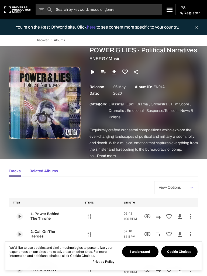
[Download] (114, 72)
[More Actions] (190, 216)
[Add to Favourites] (125, 72)
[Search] (169, 9)
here (91, 27)
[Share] (136, 72)
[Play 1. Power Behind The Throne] (19, 216)
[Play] (92, 72)
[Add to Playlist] (103, 72)
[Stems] (89, 216)
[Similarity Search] (147, 216)
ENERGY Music (104, 58)
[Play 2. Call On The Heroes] (19, 234)
